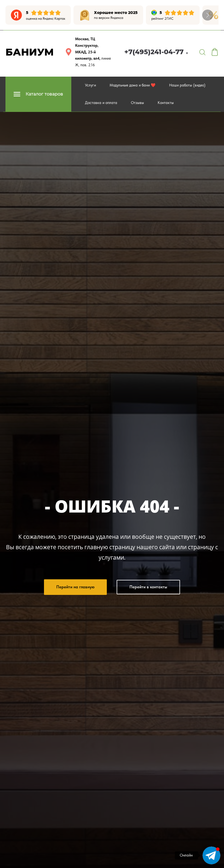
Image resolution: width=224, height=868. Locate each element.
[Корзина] (215, 52)
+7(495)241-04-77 (156, 52)
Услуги (90, 85)
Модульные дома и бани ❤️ (132, 85)
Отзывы (137, 102)
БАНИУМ (29, 52)
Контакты (166, 102)
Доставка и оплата (101, 102)
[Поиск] (202, 52)
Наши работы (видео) (187, 85)
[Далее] (207, 15)
